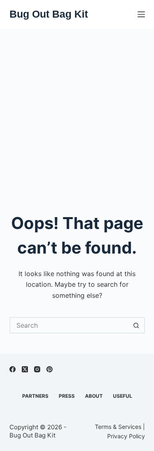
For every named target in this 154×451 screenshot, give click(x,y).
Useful (122, 396)
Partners (35, 396)
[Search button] (137, 325)
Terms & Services (118, 426)
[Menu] (141, 14)
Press (67, 396)
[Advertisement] (77, 109)
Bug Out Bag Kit (48, 14)
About (94, 396)
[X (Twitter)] (25, 369)
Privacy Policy (126, 436)
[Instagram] (37, 369)
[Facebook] (12, 369)
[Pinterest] (49, 369)
